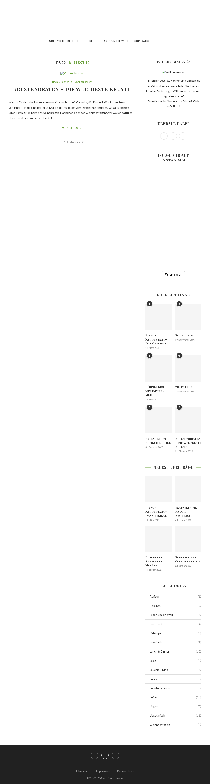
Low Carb (175, 642)
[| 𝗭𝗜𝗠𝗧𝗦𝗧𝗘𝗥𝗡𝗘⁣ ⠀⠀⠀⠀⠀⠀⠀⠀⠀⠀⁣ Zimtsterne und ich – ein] (173, 219)
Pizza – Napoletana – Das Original (156, 339)
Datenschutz (125, 771)
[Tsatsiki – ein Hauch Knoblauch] (188, 489)
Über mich (56, 40)
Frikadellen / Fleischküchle (158, 441)
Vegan (175, 706)
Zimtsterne (184, 387)
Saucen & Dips (175, 669)
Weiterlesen (71, 127)
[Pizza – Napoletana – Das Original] (158, 317)
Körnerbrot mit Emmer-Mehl (155, 391)
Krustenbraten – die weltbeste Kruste (72, 89)
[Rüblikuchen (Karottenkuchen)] (188, 539)
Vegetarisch (175, 715)
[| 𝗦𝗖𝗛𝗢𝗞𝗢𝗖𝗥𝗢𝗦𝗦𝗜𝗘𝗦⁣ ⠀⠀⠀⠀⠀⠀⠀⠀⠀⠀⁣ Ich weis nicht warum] (192, 219)
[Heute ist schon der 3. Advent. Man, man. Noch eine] (192, 186)
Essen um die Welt (116, 40)
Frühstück (175, 624)
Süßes (175, 697)
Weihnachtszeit (175, 724)
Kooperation (142, 40)
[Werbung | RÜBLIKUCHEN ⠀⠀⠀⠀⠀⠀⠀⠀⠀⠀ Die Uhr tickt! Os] (173, 186)
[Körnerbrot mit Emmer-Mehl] (158, 368)
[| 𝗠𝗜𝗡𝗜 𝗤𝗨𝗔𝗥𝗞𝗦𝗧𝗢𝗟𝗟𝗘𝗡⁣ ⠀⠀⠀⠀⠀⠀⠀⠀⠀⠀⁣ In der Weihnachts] (154, 219)
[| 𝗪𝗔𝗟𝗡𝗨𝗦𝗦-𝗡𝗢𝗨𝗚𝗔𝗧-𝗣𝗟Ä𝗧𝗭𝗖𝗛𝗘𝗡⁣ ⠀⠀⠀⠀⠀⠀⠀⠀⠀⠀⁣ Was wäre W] (154, 252)
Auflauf (175, 596)
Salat (175, 660)
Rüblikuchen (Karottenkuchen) (188, 559)
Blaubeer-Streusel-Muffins (153, 561)
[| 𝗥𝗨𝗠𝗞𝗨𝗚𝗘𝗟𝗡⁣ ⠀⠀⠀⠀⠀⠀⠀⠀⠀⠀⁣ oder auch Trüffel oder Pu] (173, 252)
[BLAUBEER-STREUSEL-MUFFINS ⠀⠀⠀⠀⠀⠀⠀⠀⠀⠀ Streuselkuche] (154, 186)
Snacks (175, 679)
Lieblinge (92, 40)
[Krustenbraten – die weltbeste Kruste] (188, 420)
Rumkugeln (184, 335)
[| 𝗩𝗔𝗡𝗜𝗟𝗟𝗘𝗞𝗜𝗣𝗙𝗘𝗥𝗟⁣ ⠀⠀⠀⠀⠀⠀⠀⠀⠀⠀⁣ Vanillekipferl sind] (192, 252)
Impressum (103, 771)
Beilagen (175, 605)
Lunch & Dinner (60, 81)
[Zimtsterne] (188, 368)
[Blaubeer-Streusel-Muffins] (158, 539)
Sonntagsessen (83, 81)
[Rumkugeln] (188, 317)
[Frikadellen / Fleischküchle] (158, 420)
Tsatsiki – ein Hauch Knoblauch (186, 512)
